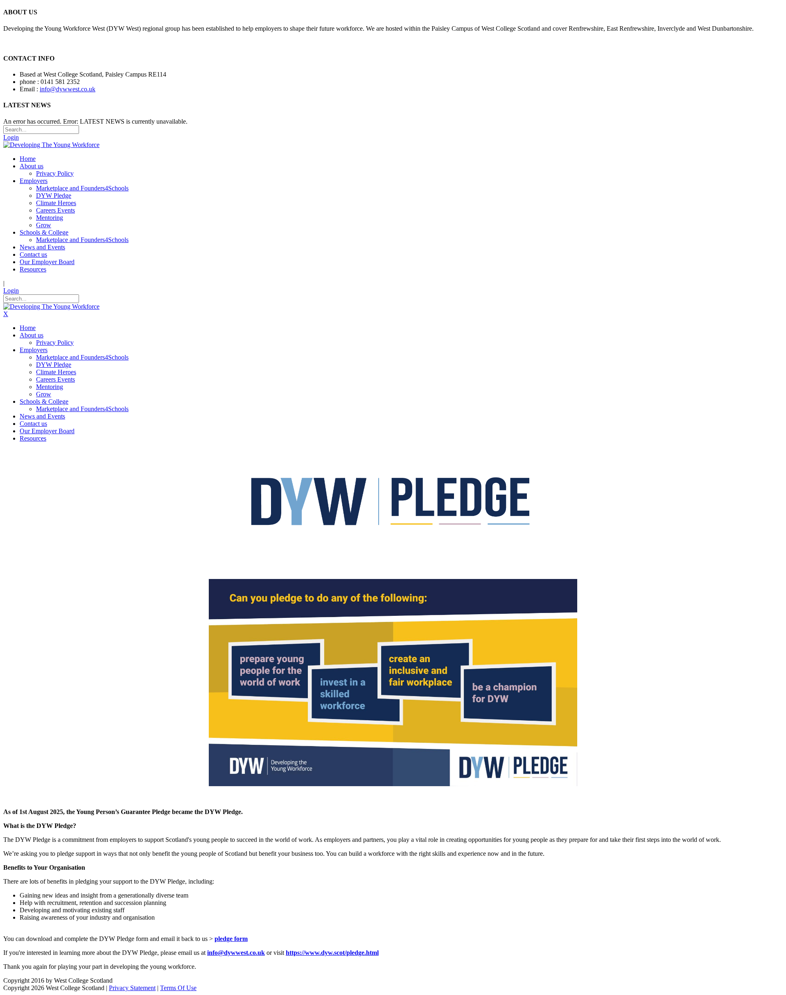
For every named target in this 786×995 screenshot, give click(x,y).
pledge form (231, 938)
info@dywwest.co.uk (67, 89)
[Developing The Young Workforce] (51, 144)
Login (11, 137)
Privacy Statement (132, 987)
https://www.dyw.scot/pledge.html (332, 952)
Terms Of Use (178, 987)
